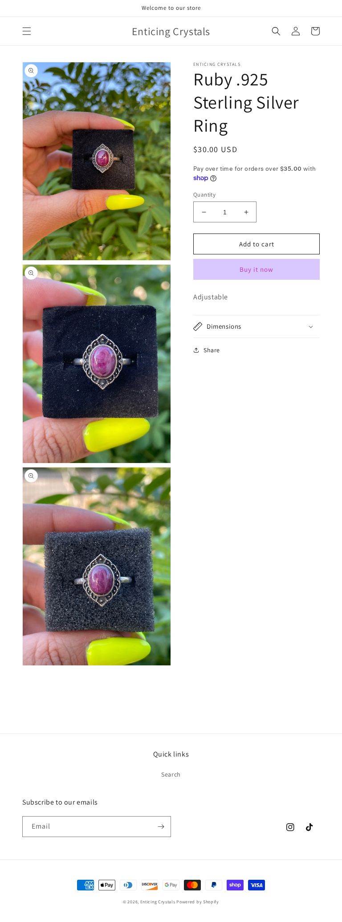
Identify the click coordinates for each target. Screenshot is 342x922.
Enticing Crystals (158, 902)
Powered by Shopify (197, 902)
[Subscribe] (161, 826)
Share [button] (212, 350)
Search (171, 774)
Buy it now (256, 269)
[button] (27, 31)
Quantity (204, 194)
